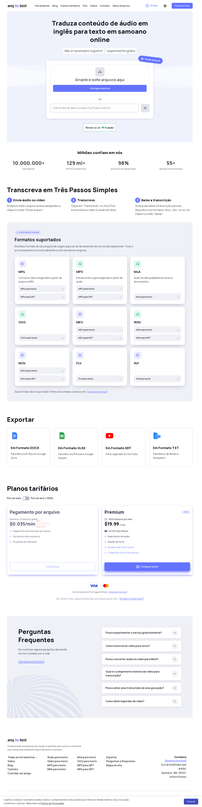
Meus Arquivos (121, 5)
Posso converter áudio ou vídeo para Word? (132, 659)
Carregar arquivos (100, 88)
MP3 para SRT (99, 296)
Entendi (191, 801)
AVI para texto (157, 378)
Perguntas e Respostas (120, 761)
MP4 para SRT (42, 296)
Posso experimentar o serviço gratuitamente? (134, 632)
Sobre (93, 5)
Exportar (111, 757)
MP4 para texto (42, 288)
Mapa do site (114, 765)
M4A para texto (157, 296)
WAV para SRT (157, 337)
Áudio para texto (57, 757)
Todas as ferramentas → (23, 757)
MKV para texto (99, 329)
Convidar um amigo (19, 773)
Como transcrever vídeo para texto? (128, 646)
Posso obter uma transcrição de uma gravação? (135, 688)
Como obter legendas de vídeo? (125, 701)
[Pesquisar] (145, 108)
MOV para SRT (42, 378)
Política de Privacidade (52, 803)
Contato (105, 5)
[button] (165, 5)
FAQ (85, 5)
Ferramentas (42, 5)
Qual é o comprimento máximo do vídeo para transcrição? (133, 673)
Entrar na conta (182, 5)
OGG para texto (42, 337)
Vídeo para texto (57, 761)
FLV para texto (99, 378)
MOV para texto (42, 370)
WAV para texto (157, 329)
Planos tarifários (70, 5)
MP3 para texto (99, 288)
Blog (55, 5)
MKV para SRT (99, 337)
